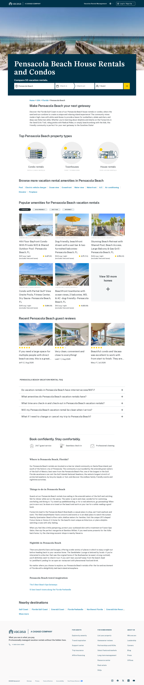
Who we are (131, 635)
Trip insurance (77, 650)
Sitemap (29, 681)
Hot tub (55, 209)
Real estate (102, 665)
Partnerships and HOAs (107, 645)
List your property (104, 635)
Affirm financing (78, 655)
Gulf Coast (23, 609)
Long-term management (107, 655)
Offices (130, 660)
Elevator (22, 192)
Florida (45, 100)
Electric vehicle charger (36, 187)
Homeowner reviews (105, 640)
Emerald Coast (57, 609)
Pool (21, 187)
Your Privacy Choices (73, 681)
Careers (130, 645)
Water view (79, 187)
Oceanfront (67, 187)
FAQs (100, 670)
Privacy (37, 681)
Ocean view (54, 187)
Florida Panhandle (75, 609)
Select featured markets (107, 650)
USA (38, 100)
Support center (78, 645)
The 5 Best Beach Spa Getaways (43, 585)
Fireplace (33, 192)
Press (129, 655)
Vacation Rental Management (95, 4)
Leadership (131, 640)
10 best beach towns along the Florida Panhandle (50, 590)
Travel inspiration (79, 640)
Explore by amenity (79, 635)
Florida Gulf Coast (40, 609)
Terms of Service (48, 681)
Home (32, 100)
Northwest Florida (95, 609)
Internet (68, 209)
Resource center (104, 660)
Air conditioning (112, 187)
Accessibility (60, 681)
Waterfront (92, 187)
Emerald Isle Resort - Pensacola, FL (121, 609)
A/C (100, 187)
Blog (129, 650)
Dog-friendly (40, 209)
